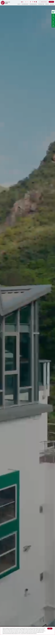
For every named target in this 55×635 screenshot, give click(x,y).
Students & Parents (44, 1)
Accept (50, 628)
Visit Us (51, 1)
